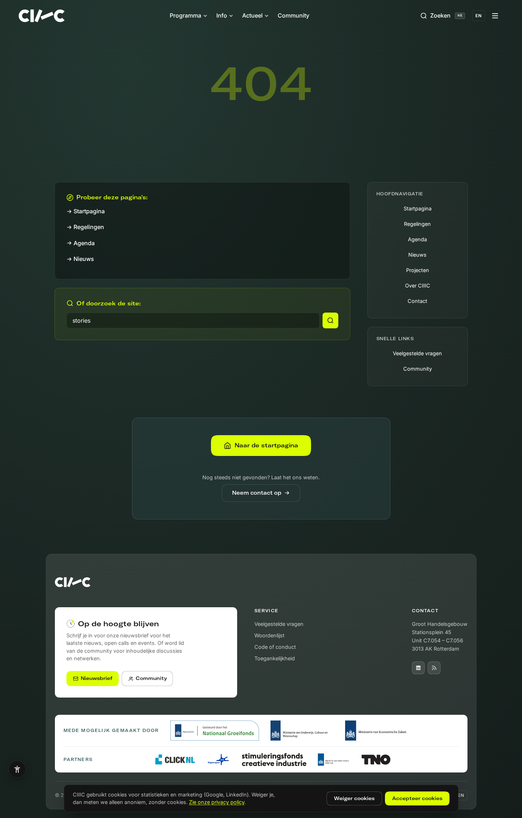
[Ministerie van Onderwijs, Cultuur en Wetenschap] (302, 730)
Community (293, 15)
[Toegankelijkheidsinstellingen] (17, 769)
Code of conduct (275, 647)
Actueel (252, 15)
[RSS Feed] (434, 667)
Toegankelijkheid (274, 658)
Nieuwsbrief (96, 678)
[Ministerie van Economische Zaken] (377, 730)
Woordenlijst (269, 635)
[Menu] (495, 15)
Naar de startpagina (266, 445)
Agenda (84, 243)
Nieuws (84, 258)
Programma (185, 15)
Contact (417, 301)
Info (221, 15)
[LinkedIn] (418, 667)
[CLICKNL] (175, 759)
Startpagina (89, 211)
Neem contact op (256, 493)
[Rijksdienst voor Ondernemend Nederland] (334, 759)
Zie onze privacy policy (216, 802)
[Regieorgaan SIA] (218, 759)
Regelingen (89, 226)
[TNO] (376, 760)
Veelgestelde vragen (417, 353)
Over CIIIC (417, 285)
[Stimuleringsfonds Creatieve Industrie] (274, 759)
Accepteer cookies (417, 798)
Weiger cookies (354, 798)
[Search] (330, 320)
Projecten (417, 270)
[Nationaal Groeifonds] (214, 730)
